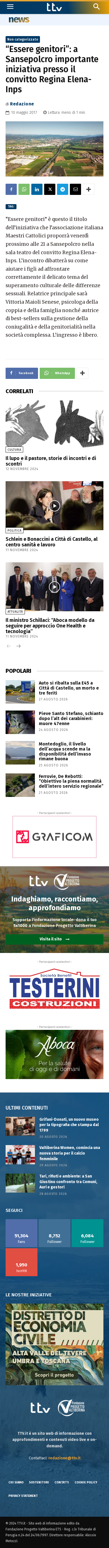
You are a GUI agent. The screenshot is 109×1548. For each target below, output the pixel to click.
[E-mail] (75, 189)
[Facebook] (11, 189)
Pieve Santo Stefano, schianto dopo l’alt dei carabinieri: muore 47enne (71, 718)
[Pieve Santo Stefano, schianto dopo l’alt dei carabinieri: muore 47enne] (20, 722)
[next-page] (18, 646)
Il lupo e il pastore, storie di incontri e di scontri (51, 461)
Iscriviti (21, 1250)
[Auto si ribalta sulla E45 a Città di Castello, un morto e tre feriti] (20, 692)
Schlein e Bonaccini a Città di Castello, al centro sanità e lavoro (52, 542)
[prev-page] (9, 646)
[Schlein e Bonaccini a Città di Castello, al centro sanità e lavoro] (54, 505)
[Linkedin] (36, 189)
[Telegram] (62, 189)
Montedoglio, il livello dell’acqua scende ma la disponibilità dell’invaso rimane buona (65, 751)
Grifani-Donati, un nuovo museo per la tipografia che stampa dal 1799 (69, 1125)
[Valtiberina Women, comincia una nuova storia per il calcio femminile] (20, 1154)
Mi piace (21, 1221)
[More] (88, 189)
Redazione (22, 104)
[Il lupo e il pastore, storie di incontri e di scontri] (54, 424)
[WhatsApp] (24, 189)
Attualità (15, 611)
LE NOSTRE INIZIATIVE (29, 1295)
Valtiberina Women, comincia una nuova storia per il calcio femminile (69, 1153)
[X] (49, 189)
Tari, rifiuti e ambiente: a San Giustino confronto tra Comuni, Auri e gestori (68, 1182)
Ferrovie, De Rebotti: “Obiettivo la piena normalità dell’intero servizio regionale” (71, 781)
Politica (15, 530)
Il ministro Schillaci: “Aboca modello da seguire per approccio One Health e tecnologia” (50, 625)
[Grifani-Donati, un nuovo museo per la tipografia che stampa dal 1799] (20, 1126)
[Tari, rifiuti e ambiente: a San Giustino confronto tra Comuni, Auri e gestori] (20, 1183)
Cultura (14, 450)
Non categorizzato (22, 39)
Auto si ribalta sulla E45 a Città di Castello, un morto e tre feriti (69, 687)
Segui (55, 1221)
